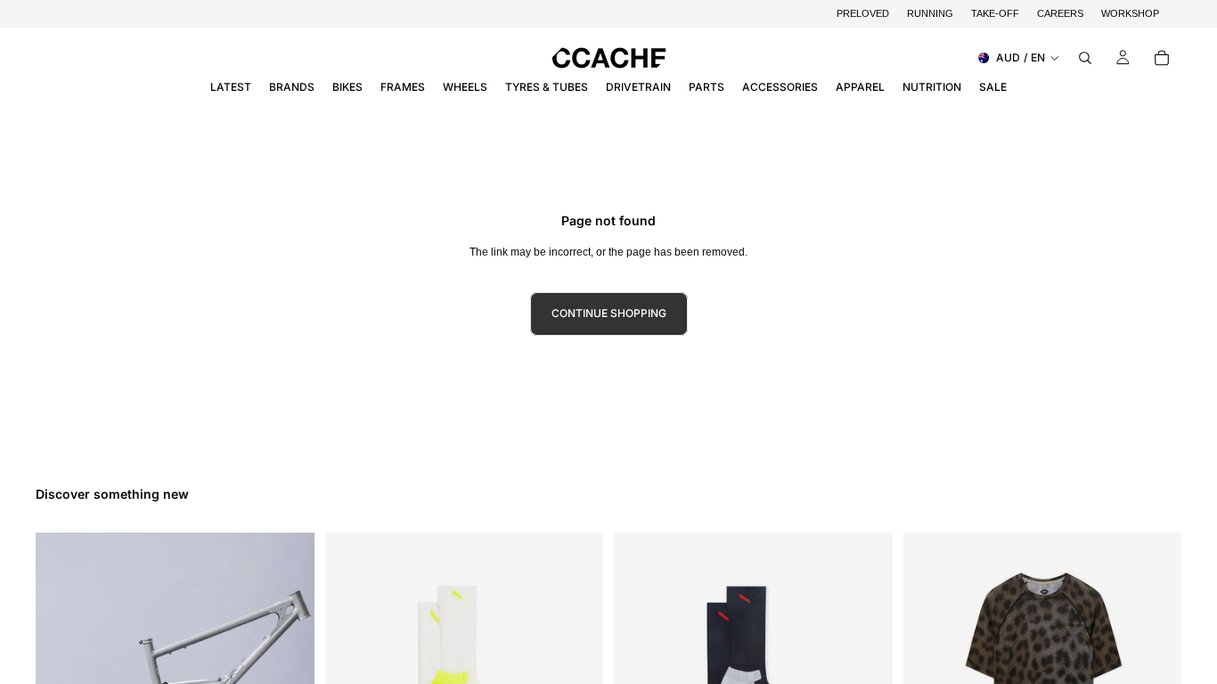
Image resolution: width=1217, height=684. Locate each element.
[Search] (1085, 57)
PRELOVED (863, 13)
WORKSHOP (1130, 13)
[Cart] (1161, 57)
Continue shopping (608, 313)
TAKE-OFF (995, 13)
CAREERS (1060, 13)
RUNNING (930, 13)
